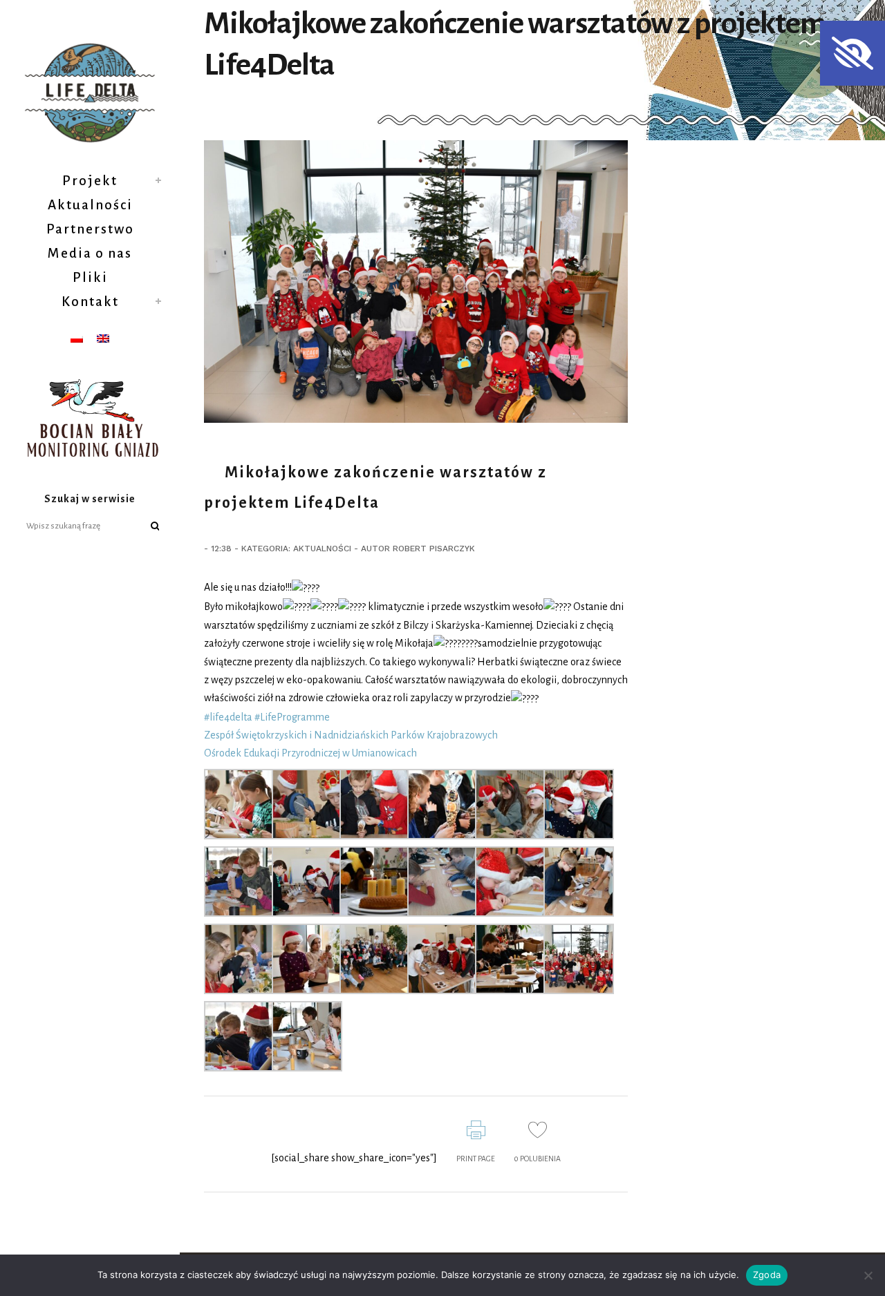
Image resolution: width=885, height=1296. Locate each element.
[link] (351, 735)
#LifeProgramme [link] (292, 717)
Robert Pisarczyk (434, 548)
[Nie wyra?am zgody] (868, 1275)
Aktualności (322, 548)
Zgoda (767, 1274)
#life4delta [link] (228, 717)
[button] (852, 53)
